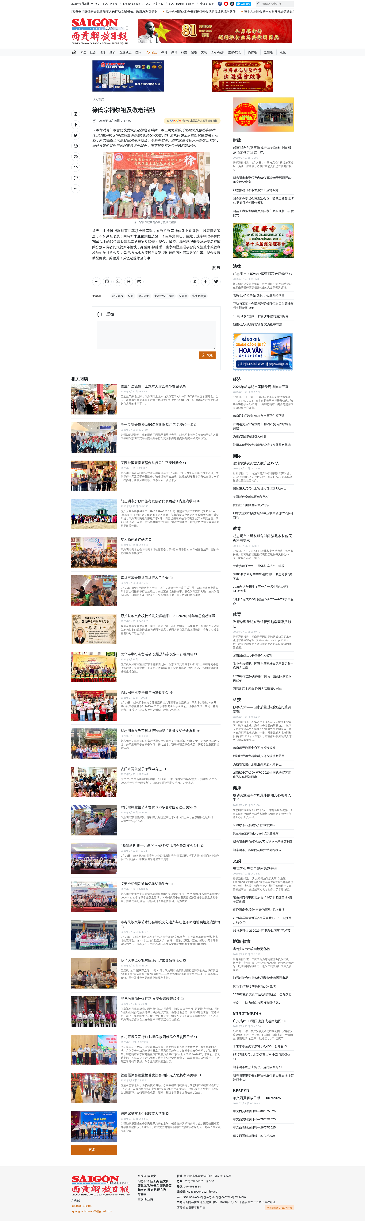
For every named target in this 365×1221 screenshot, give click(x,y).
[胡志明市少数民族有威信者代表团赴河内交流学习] (94, 514)
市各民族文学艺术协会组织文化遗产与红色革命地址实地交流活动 (170, 922)
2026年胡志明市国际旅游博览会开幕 (261, 390)
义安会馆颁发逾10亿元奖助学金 (145, 884)
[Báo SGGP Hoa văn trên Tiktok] (232, 4)
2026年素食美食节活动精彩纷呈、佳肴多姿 (262, 997)
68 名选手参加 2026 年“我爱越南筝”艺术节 (261, 934)
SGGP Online (110, 3)
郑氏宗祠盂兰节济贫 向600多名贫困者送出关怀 (157, 807)
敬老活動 (144, 296)
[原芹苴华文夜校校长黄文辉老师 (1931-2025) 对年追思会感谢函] (94, 629)
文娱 (204, 52)
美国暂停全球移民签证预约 (251, 500)
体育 (174, 52)
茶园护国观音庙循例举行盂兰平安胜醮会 (152, 463)
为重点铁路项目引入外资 (249, 440)
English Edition (131, 3)
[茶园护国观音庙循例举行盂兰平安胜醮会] (94, 476)
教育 (164, 52)
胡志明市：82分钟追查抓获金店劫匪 (261, 277)
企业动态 (125, 52)
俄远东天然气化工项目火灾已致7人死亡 (259, 492)
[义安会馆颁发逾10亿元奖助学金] (94, 897)
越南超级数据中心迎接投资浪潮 (254, 751)
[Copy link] (75, 167)
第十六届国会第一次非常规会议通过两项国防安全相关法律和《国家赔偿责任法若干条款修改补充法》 (217, 11)
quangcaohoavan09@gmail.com (92, 1211)
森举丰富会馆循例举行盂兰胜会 (145, 578)
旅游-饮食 (234, 52)
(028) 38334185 (82, 1206)
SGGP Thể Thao (154, 3)
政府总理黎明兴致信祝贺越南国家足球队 (262, 627)
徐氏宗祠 (117, 296)
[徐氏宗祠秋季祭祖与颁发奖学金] (94, 705)
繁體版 (268, 52)
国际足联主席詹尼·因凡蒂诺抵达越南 (257, 692)
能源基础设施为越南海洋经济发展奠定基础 (262, 448)
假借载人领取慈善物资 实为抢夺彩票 (257, 327)
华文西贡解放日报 (99, 31)
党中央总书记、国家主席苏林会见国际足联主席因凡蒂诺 (263, 669)
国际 (138, 52)
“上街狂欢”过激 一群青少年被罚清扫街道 (260, 319)
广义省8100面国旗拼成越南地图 (257, 1024)
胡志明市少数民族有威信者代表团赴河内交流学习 (159, 501)
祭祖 (131, 296)
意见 (283, 52)
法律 (103, 52)
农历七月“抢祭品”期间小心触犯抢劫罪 (259, 298)
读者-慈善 (217, 52)
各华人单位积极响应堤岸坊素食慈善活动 (152, 960)
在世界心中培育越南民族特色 (255, 872)
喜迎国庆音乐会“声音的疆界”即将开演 (259, 913)
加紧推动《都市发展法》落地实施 (256, 193)
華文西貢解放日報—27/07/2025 (254, 1139)
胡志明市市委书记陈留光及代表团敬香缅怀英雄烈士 (263, 1081)
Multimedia (247, 1017)
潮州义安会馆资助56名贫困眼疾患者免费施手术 (157, 424)
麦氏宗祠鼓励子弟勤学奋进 (142, 769)
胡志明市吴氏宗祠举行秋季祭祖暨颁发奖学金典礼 (159, 731)
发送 (210, 355)
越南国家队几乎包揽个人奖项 (252, 658)
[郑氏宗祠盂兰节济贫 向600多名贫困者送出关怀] (94, 820)
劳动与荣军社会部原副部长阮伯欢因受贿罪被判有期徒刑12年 (263, 309)
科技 (184, 52)
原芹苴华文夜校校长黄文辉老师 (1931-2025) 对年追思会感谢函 (168, 616)
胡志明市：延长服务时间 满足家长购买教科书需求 (262, 541)
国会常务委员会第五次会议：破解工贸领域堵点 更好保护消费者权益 (263, 204)
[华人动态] (75, 188)
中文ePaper (207, 3)
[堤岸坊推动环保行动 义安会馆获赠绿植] (94, 1011)
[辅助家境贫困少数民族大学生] (94, 1126)
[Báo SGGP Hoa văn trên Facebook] (220, 4)
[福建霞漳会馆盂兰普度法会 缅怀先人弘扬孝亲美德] (94, 1088)
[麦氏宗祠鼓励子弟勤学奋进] (94, 782)
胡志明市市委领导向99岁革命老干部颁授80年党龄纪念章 (262, 183)
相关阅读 (79, 379)
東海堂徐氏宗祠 (164, 296)
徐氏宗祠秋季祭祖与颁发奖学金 (145, 692)
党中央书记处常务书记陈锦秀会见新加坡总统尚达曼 (106, 11)
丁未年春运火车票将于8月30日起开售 (258, 1049)
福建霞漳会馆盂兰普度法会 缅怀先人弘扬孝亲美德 (159, 1075)
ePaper (241, 1094)
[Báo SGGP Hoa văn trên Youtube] (226, 4)
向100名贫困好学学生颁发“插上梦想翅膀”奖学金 (262, 579)
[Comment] (75, 178)
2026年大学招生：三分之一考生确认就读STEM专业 (260, 592)
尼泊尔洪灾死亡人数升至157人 (256, 466)
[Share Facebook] (75, 124)
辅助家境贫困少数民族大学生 (143, 1113)
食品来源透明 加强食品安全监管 (254, 989)
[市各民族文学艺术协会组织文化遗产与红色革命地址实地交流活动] (94, 935)
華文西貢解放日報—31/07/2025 (257, 1101)
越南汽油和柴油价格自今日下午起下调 (259, 419)
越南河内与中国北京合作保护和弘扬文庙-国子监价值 (262, 902)
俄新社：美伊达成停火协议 (251, 508)
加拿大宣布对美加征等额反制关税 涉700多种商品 (263, 519)
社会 (93, 52)
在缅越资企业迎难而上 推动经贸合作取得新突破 (262, 429)
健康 (194, 52)
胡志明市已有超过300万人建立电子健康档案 (263, 845)
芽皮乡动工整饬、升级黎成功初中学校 (259, 569)
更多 (91, 1150)
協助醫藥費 (199, 296)
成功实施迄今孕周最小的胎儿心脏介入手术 (262, 800)
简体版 (252, 52)
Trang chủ (74, 52)
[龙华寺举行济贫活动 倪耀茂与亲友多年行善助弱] (94, 667)
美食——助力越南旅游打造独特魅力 (257, 1006)
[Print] (75, 156)
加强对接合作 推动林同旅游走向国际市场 (260, 981)
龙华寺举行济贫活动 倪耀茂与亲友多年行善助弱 (157, 654)
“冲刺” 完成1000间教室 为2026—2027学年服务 (263, 605)
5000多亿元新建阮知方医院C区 (254, 828)
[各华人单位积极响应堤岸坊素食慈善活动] (94, 973)
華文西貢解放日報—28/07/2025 (254, 1131)
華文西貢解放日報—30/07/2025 (254, 1114)
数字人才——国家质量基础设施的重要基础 (262, 712)
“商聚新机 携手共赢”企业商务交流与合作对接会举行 (161, 845)
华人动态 (151, 52)
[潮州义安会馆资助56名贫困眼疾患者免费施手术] (94, 437)
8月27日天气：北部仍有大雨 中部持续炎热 (261, 1058)
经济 (113, 52)
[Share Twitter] (75, 135)
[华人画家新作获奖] (94, 552)
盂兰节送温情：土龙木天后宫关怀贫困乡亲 (153, 386)
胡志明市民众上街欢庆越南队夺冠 (256, 1070)
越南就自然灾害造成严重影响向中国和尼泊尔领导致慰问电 (262, 153)
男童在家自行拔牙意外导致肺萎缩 (256, 836)
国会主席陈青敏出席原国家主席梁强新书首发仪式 (263, 216)
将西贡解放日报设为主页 (279, 1208)
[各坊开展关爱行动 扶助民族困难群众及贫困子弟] (94, 1050)
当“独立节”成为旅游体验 (252, 952)
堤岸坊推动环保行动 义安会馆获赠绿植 (150, 999)
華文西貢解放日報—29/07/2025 (254, 1122)
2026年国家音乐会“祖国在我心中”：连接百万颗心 (262, 923)
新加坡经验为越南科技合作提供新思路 (259, 759)
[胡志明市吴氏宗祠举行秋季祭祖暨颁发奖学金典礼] (94, 743)
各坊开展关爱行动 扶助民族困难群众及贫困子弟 (157, 1037)
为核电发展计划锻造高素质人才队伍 (257, 767)
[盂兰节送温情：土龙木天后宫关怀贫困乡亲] (94, 399)
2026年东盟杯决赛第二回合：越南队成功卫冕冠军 (262, 681)
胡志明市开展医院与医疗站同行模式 (257, 853)
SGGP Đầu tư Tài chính (181, 3)
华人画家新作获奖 (135, 539)
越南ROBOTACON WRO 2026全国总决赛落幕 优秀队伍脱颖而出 (262, 778)
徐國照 (183, 296)
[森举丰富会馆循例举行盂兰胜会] (94, 590)
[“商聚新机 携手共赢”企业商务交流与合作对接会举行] (94, 858)
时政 (83, 52)
